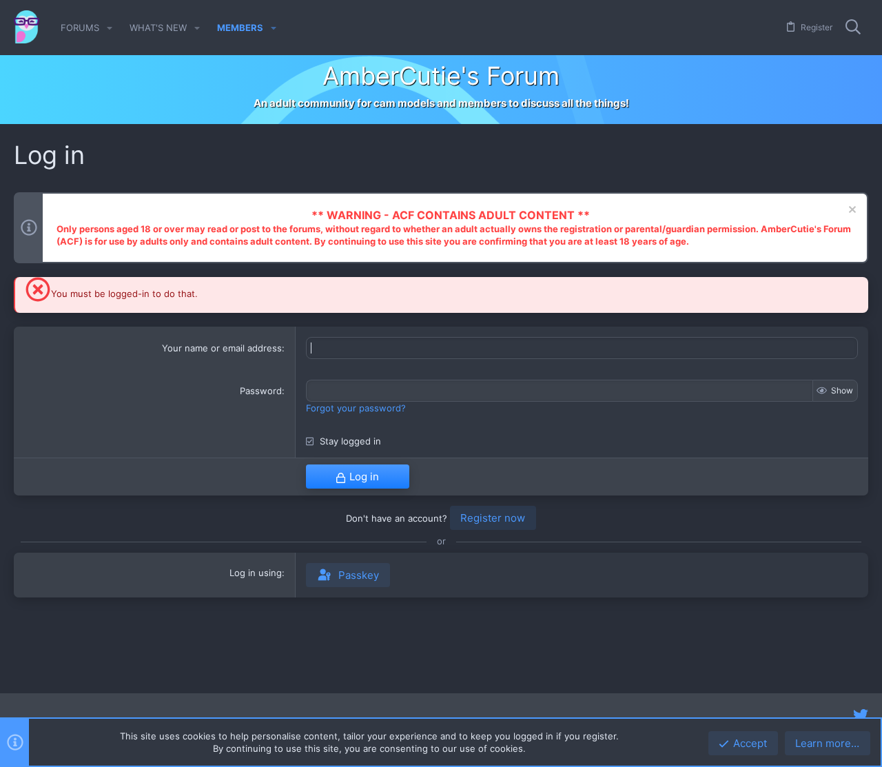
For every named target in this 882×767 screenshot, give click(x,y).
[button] (110, 27)
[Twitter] (860, 715)
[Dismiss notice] (851, 211)
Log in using (255, 572)
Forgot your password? (356, 407)
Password (261, 390)
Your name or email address (222, 348)
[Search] (853, 27)
